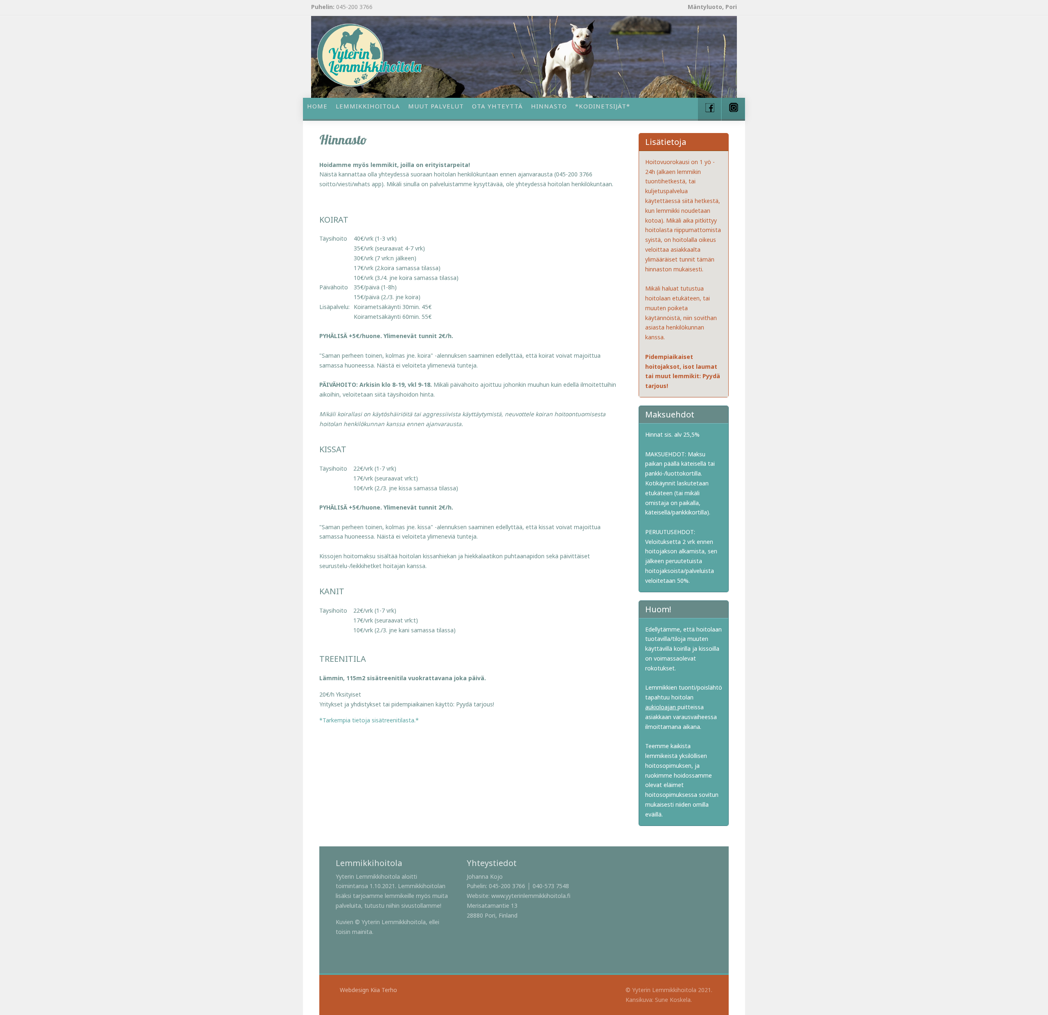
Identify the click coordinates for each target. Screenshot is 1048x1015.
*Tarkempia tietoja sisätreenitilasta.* (369, 720)
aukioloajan (661, 707)
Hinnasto (549, 106)
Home (317, 106)
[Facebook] (709, 109)
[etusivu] (369, 55)
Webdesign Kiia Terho (368, 990)
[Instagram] (733, 109)
